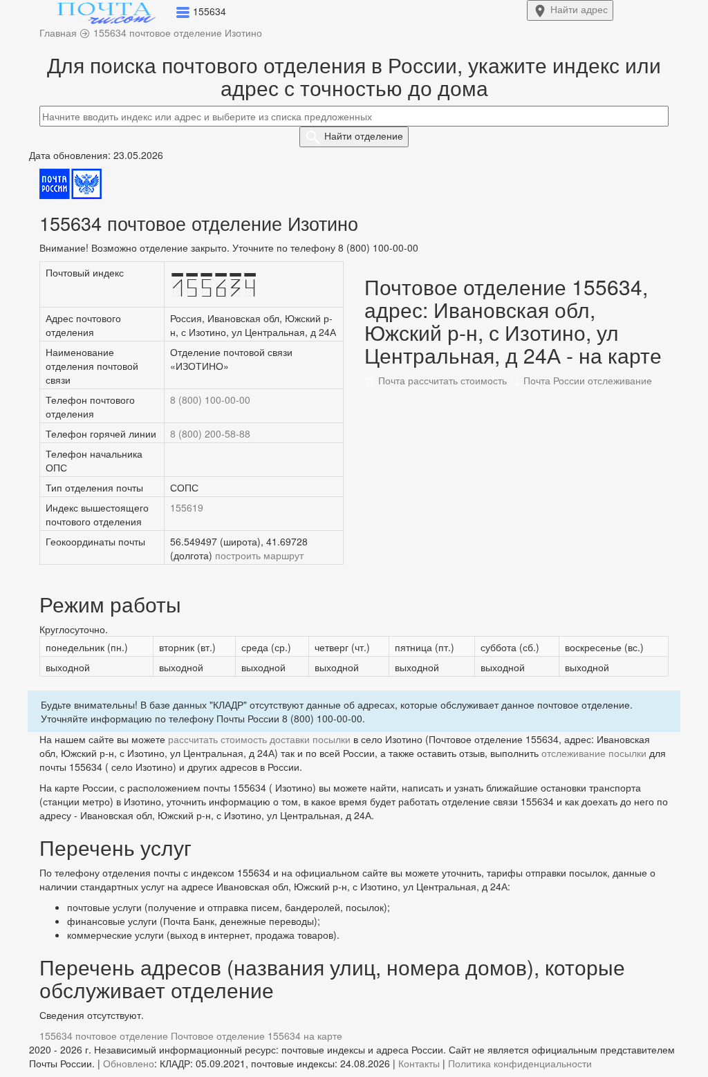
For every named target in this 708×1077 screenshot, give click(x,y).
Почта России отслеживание (586, 380)
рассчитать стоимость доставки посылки (259, 739)
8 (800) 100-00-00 (210, 399)
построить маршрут (259, 555)
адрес (579, 9)
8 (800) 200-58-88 (210, 433)
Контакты (419, 1063)
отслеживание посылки (593, 753)
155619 (186, 507)
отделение (363, 135)
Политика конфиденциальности (520, 1063)
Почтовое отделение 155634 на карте (256, 1035)
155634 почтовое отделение (103, 1035)
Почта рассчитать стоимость (441, 380)
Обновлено (128, 1063)
